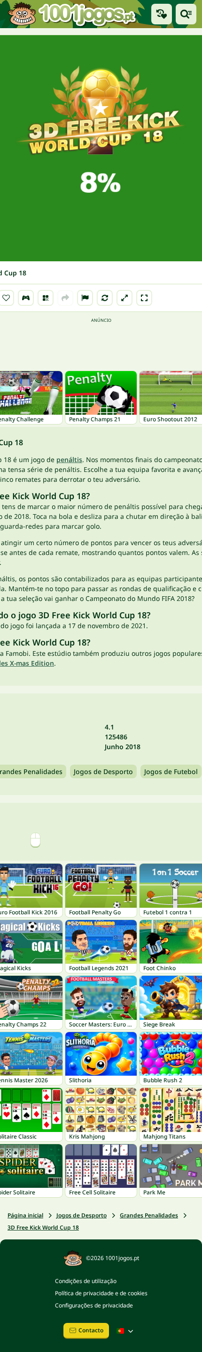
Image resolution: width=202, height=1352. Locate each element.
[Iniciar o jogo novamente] (105, 298)
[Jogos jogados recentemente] (161, 14)
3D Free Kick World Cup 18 (43, 1227)
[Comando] (26, 298)
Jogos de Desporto (103, 771)
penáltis (69, 459)
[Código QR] (46, 298)
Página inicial (25, 1215)
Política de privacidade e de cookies (101, 1293)
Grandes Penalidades (149, 1215)
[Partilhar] (65, 298)
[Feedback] (85, 298)
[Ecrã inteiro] (144, 298)
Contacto (90, 1330)
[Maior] (124, 298)
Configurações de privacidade (94, 1305)
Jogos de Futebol (171, 771)
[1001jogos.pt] (72, 14)
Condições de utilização (86, 1281)
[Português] (126, 1331)
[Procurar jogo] (186, 14)
